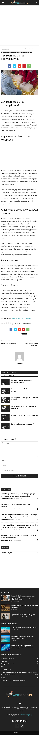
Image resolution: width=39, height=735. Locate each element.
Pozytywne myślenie (7, 669)
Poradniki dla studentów (8, 675)
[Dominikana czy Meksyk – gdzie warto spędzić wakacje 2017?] (5, 638)
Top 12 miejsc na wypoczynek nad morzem (24, 627)
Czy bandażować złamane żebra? (22, 424)
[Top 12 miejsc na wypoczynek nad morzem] (5, 630)
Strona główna (4, 48)
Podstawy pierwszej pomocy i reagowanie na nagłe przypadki (18, 52)
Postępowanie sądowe (7, 664)
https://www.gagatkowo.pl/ (21, 318)
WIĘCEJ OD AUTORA (8, 375)
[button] (36, 2)
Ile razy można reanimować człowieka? (24, 415)
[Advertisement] (19, 25)
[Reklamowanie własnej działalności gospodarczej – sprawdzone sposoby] (5, 647)
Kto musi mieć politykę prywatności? (31, 344)
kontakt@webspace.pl (26, 715)
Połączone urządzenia (7, 658)
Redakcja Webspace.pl (7, 498)
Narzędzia (4, 661)
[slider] (6, 323)
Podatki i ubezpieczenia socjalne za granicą (13, 680)
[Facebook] (17, 726)
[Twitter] (22, 726)
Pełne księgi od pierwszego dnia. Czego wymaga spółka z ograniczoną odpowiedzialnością (23, 597)
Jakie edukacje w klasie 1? (9, 343)
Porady (3, 677)
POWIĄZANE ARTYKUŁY (9, 373)
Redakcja (6, 62)
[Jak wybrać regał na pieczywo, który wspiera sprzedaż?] (5, 607)
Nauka (2, 52)
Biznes (3, 666)
